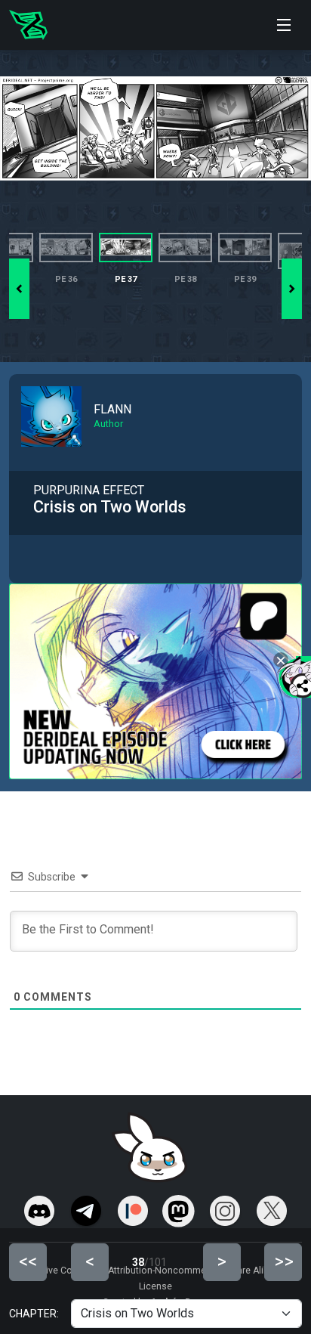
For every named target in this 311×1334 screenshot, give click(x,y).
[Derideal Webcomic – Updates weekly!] (28, 25)
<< (28, 1261)
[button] (292, 288)
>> (284, 1261)
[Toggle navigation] (284, 25)
